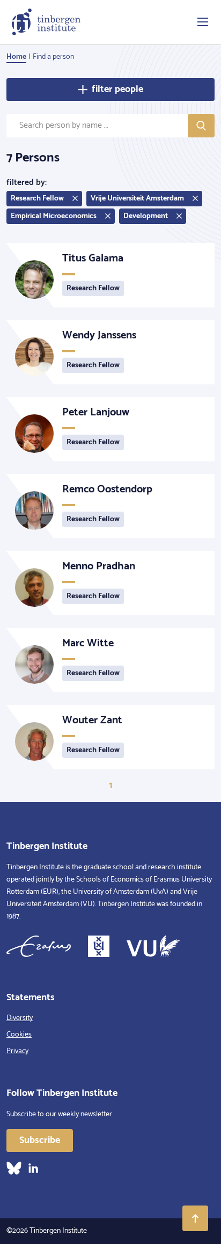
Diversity (19, 1018)
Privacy (17, 1051)
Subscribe (39, 1140)
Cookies (19, 1035)
